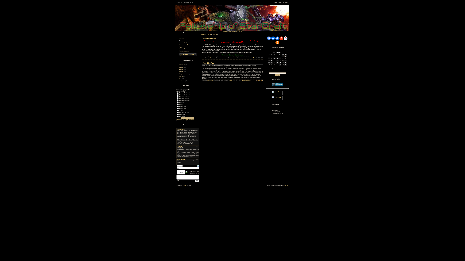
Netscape (182, 114)
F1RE (230, 80)
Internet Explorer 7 (184, 98)
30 (285, 64)
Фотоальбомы (183, 49)
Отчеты (181, 69)
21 (280, 62)
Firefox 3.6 (182, 108)
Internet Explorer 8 (184, 100)
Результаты (180, 119)
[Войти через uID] (269, 38)
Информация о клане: (185, 40)
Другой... (182, 116)
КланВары (182, 81)
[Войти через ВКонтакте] (273, 38)
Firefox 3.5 (182, 106)
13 (277, 60)
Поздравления (183, 74)
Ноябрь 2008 (277, 52)
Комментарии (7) (246, 80)
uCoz (286, 185)
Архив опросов (189, 119)
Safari (181, 110)
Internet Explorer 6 (184, 97)
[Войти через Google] (285, 38)
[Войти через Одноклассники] (277, 42)
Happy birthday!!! (209, 38)
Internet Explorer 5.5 (185, 95)
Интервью (182, 64)
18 (271, 62)
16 (285, 60)
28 (280, 64)
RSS (240, 31)
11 (271, 60)
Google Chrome (184, 112)
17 (269, 62)
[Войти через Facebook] (277, 38)
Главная (181, 38)
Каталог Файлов (184, 43)
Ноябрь (214, 34)
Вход (237, 31)
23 (285, 62)
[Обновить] (198, 165)
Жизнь (181, 76)
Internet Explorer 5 (184, 93)
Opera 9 (181, 102)
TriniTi (235, 57)
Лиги (180, 78)
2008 (209, 34)
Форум (181, 47)
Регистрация (232, 31)
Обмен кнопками (184, 51)
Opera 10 (182, 104)
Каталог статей (183, 45)
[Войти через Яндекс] (281, 38)
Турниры (181, 71)
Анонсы (181, 67)
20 (277, 62)
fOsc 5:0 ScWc (208, 63)
